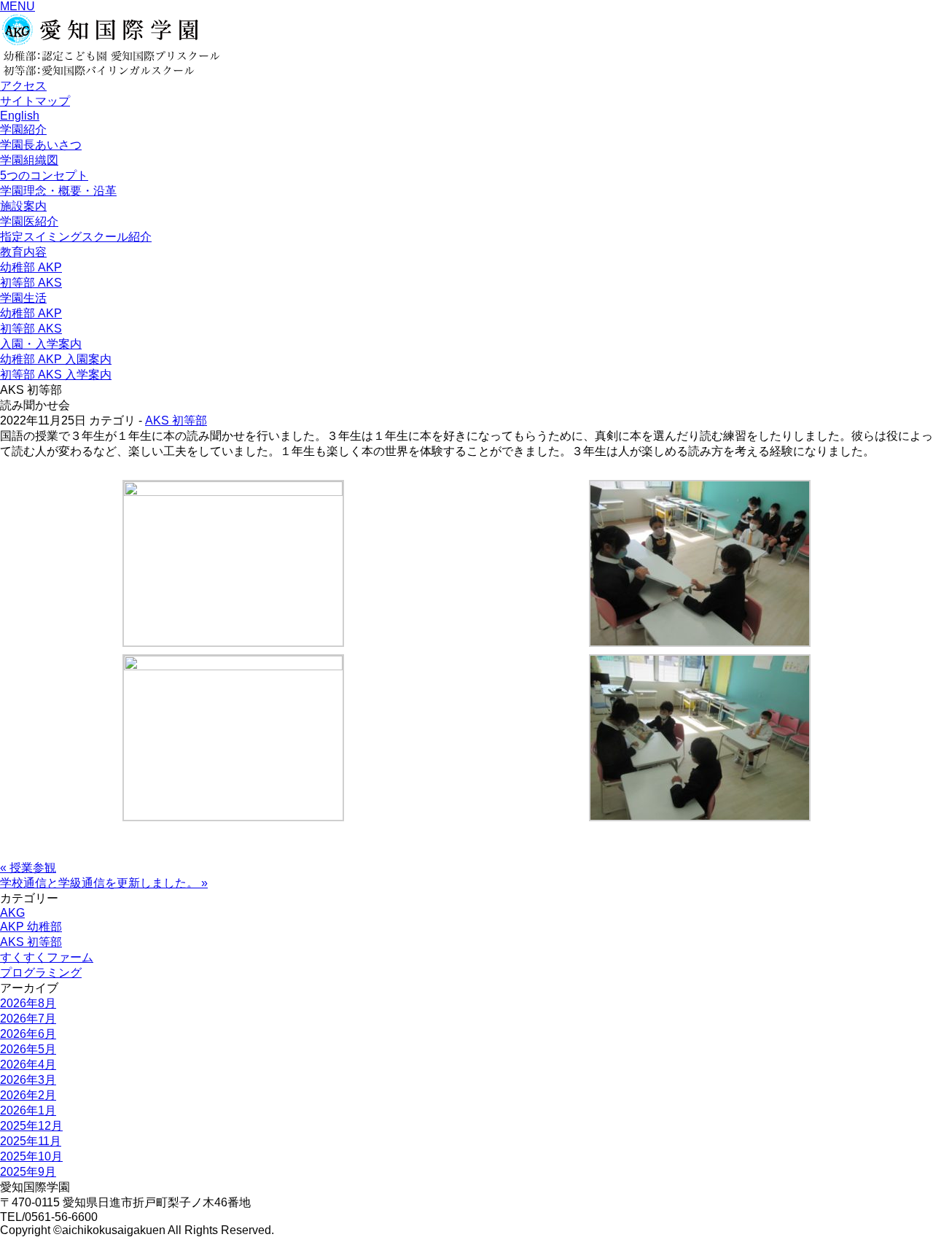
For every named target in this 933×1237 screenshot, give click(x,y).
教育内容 (23, 252)
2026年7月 (28, 1018)
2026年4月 (28, 1064)
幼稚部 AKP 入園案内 (56, 359)
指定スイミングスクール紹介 (76, 236)
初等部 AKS (31, 282)
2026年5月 (28, 1049)
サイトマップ (35, 101)
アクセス (23, 86)
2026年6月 (28, 1034)
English (19, 115)
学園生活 (23, 298)
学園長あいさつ (41, 145)
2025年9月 (28, 1172)
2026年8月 (28, 1003)
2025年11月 (30, 1141)
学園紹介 (23, 129)
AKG (12, 913)
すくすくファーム (46, 957)
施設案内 (23, 206)
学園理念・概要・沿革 (58, 191)
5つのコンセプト (44, 175)
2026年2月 (28, 1095)
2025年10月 (31, 1156)
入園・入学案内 (41, 344)
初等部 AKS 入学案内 (56, 374)
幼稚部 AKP (31, 267)
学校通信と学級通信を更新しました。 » (104, 883)
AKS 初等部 (176, 420)
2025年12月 (31, 1126)
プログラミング (41, 972)
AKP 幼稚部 (31, 926)
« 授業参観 (28, 867)
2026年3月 (28, 1080)
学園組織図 (29, 160)
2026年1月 (28, 1110)
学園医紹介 (29, 221)
